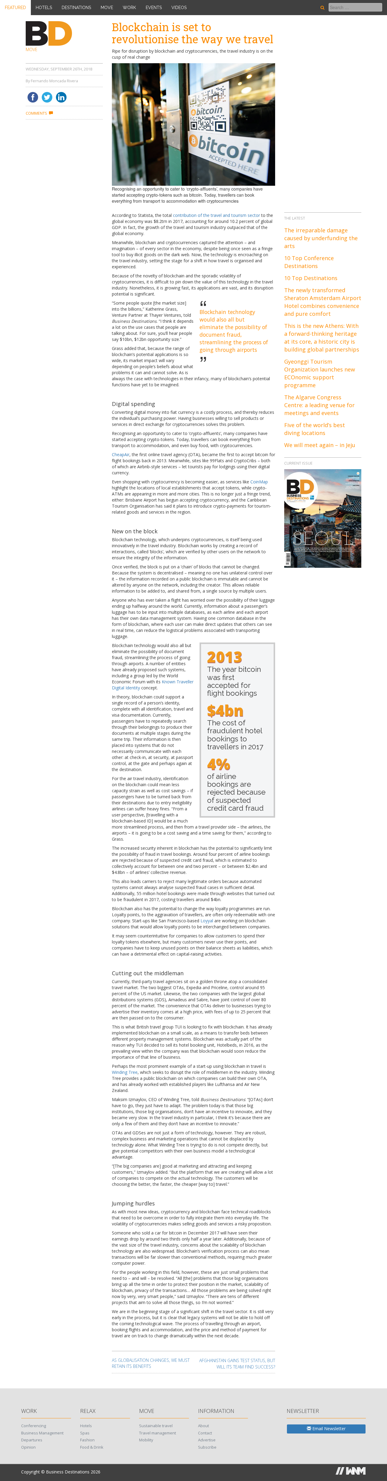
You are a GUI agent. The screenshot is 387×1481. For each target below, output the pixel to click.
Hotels (44, 7)
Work (129, 7)
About (203, 1425)
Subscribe (207, 1447)
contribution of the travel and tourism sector (216, 215)
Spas (84, 1433)
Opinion (28, 1447)
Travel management (157, 1433)
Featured (15, 7)
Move (107, 7)
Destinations (76, 7)
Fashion (87, 1440)
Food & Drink (91, 1447)
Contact (205, 1433)
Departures (31, 1440)
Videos (179, 7)
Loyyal (206, 921)
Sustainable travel (156, 1425)
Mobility (146, 1440)
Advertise (207, 1440)
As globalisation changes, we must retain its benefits (151, 1363)
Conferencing (33, 1425)
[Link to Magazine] (322, 518)
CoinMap (259, 482)
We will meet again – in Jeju (319, 445)
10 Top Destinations (310, 278)
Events (154, 7)
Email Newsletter (328, 1428)
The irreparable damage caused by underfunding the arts (321, 238)
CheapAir (120, 454)
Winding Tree (125, 1072)
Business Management (42, 1433)
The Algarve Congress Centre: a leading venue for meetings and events (319, 405)
